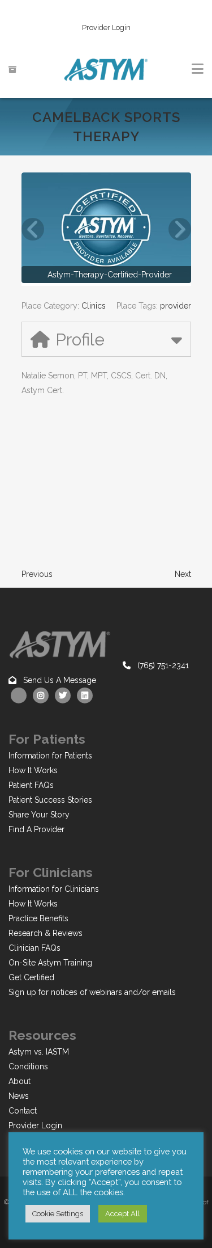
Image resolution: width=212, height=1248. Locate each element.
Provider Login (106, 27)
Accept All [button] (122, 1213)
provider (175, 305)
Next (183, 574)
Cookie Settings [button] (57, 1213)
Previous (37, 574)
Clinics (93, 305)
